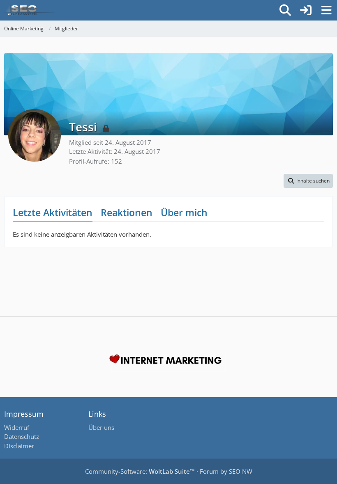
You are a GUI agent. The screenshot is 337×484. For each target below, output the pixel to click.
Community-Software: (140, 471)
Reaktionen (126, 212)
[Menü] (326, 10)
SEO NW (240, 471)
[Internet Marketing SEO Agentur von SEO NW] (168, 361)
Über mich (184, 212)
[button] (308, 181)
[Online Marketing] (29, 10)
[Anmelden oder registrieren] (306, 10)
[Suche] (285, 10)
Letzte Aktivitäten (52, 212)
